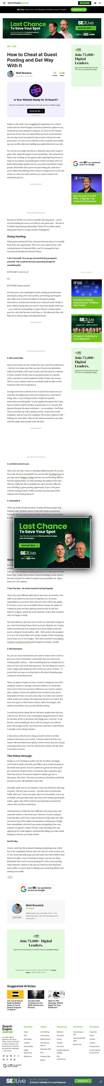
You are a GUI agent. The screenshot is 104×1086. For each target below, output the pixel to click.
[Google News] (3, 1055)
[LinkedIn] (7, 1055)
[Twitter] (18, 1055)
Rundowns (60, 1035)
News (26, 1032)
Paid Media (28, 1039)
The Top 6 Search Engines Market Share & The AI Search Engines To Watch (15, 1005)
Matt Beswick (23, 72)
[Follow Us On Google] (36, 889)
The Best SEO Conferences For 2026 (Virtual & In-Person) (36, 1004)
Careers (92, 1043)
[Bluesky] (3, 1059)
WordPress (28, 1056)
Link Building (44, 1032)
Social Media (28, 1046)
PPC (41, 1053)
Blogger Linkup (27, 477)
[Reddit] (10, 1059)
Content (27, 1043)
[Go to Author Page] (10, 74)
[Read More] (86, 288)
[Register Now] (86, 183)
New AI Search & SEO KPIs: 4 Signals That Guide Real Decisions (84, 199)
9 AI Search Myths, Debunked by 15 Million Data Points (86, 303)
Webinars (60, 1032)
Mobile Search (45, 1039)
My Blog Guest (55, 474)
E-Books (60, 1043)
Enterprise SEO (45, 1049)
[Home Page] (18, 3)
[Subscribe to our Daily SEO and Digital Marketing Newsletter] (95, 3)
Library (59, 1039)
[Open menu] (4, 3)
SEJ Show (60, 1046)
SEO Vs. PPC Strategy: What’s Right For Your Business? (55, 1004)
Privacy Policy (94, 1046)
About (92, 1035)
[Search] (100, 3)
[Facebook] (14, 1055)
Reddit (42, 1060)
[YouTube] (10, 1055)
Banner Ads (77, 1044)
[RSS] (14, 1059)
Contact (92, 1039)
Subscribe (93, 1032)
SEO (10, 877)
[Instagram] (7, 1059)
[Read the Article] (15, 994)
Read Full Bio (17, 917)
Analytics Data (45, 1056)
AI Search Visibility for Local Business (85, 337)
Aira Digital (30, 908)
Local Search (44, 1035)
